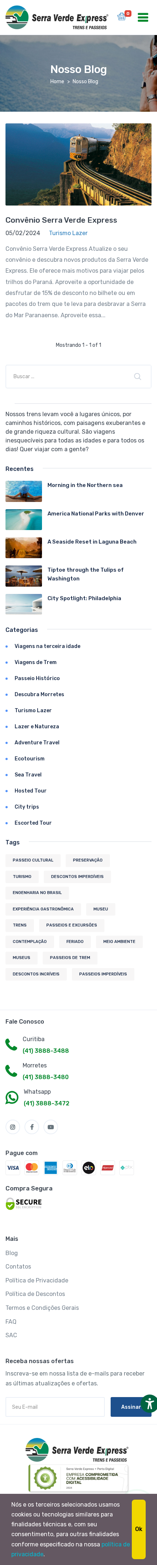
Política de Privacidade (36, 1280)
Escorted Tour (33, 823)
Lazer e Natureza (37, 727)
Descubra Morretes (39, 694)
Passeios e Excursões (71, 925)
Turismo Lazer (33, 710)
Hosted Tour (31, 791)
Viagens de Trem (36, 662)
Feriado (75, 941)
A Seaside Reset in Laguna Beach (92, 541)
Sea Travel (28, 775)
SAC (11, 1335)
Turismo (22, 876)
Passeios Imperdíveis (103, 974)
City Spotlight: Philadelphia (84, 598)
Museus (21, 957)
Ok (138, 1529)
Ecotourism (30, 759)
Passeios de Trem (70, 957)
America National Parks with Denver (95, 513)
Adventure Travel (37, 743)
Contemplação (30, 941)
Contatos (18, 1266)
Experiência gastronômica (43, 909)
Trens (20, 925)
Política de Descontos (35, 1293)
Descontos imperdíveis (77, 876)
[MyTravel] (78, 1450)
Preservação (88, 860)
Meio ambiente (119, 941)
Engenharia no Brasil (37, 892)
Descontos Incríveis (36, 974)
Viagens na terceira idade (47, 646)
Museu (100, 909)
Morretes (35, 1065)
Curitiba (34, 1039)
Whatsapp (37, 1091)
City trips (27, 807)
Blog (11, 1253)
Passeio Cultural (33, 860)
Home (57, 81)
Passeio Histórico (37, 678)
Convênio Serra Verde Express (61, 220)
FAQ (10, 1321)
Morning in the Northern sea (85, 485)
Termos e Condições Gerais (42, 1307)
